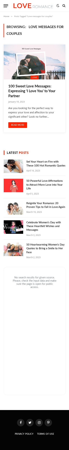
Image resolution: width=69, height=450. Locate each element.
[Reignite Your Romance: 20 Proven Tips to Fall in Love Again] (13, 208)
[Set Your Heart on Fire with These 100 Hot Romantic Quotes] (13, 166)
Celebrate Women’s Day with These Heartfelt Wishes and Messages (43, 226)
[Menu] (6, 6)
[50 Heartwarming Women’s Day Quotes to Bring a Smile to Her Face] (13, 249)
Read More (17, 125)
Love (34, 77)
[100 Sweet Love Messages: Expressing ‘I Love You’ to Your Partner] (34, 62)
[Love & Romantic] (33, 5)
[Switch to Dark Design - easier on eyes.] (58, 5)
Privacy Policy (24, 434)
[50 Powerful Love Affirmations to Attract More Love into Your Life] (13, 185)
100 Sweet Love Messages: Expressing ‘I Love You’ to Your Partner (31, 91)
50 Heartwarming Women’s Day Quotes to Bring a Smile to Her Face (45, 248)
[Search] (63, 6)
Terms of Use (45, 434)
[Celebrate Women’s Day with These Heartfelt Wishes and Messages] (13, 227)
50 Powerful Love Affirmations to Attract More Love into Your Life (44, 185)
